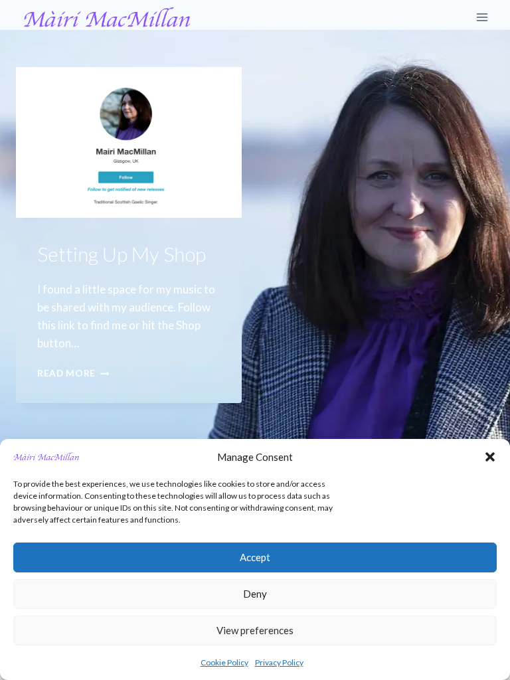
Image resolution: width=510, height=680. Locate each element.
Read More (73, 373)
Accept (255, 557)
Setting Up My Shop (121, 254)
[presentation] (129, 142)
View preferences (255, 630)
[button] (490, 457)
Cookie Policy (224, 662)
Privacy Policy (279, 662)
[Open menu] (481, 17)
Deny (255, 594)
